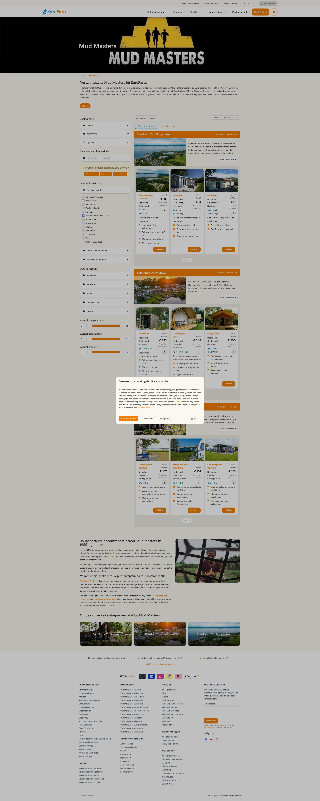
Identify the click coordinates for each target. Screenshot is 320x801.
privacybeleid (144, 407)
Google (178, 401)
